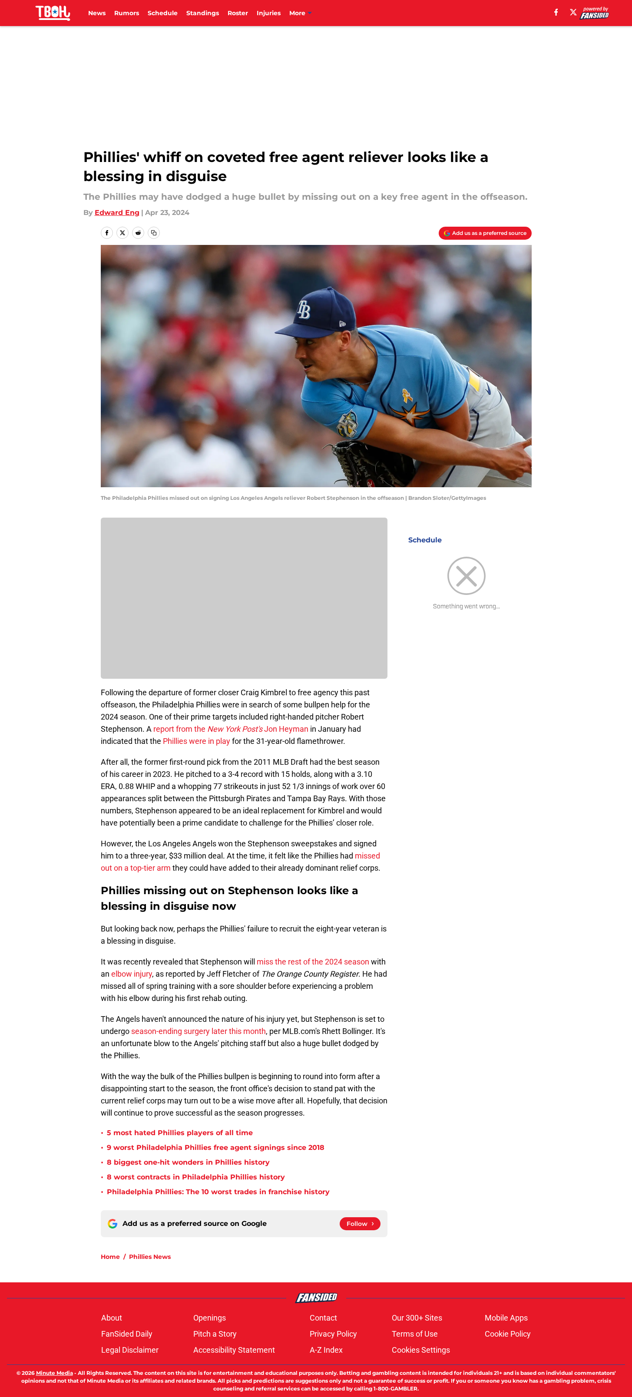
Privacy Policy (333, 1333)
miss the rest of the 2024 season (313, 961)
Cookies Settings (421, 1349)
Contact (323, 1317)
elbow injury (131, 973)
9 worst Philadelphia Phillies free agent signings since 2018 (215, 1147)
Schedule (163, 13)
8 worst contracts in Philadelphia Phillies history (196, 1177)
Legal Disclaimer (130, 1349)
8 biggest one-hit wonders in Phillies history (188, 1162)
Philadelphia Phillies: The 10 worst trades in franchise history (218, 1192)
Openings (209, 1317)
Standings (202, 13)
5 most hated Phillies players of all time (180, 1133)
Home (110, 1257)
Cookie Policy (508, 1333)
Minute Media (54, 1373)
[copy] (154, 233)
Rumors (126, 13)
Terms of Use (415, 1333)
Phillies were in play (196, 741)
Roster (238, 13)
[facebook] (556, 12)
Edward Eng (117, 212)
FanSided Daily (126, 1333)
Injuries (269, 13)
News (97, 13)
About (111, 1317)
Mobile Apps (506, 1317)
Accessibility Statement (234, 1349)
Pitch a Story (215, 1333)
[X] (573, 12)
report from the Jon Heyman (230, 728)
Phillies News (150, 1257)
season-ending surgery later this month (198, 1031)
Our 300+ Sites (417, 1317)
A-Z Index (326, 1349)
